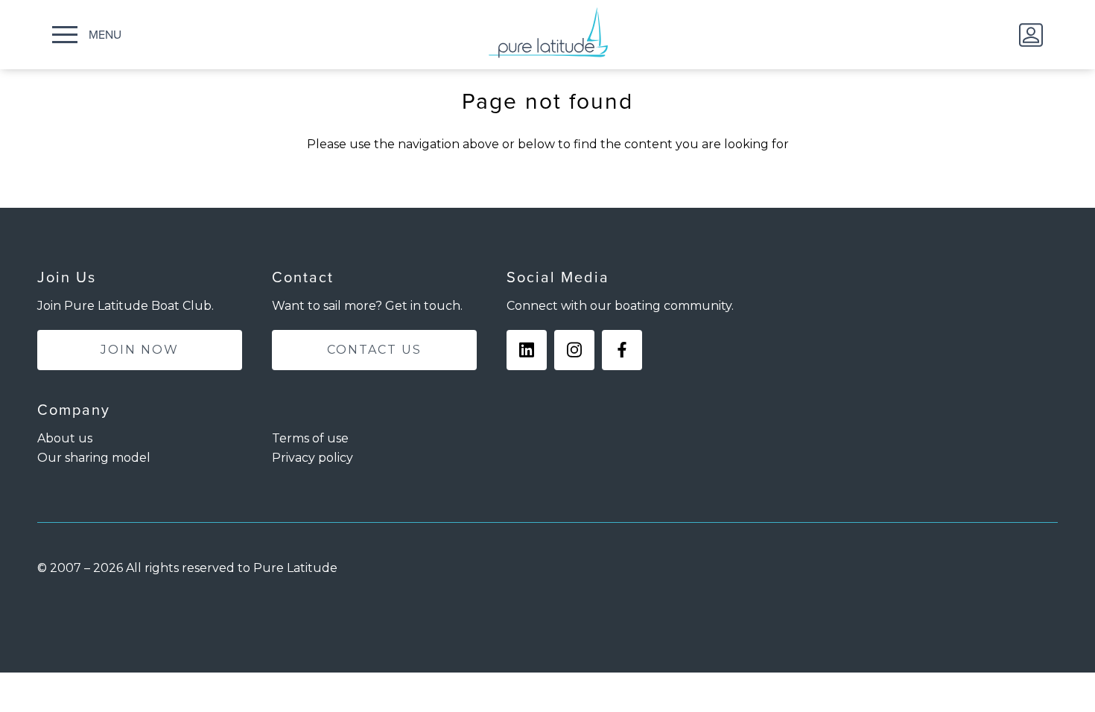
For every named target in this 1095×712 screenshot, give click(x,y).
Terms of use (310, 438)
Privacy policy (312, 458)
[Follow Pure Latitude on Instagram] (574, 350)
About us (64, 438)
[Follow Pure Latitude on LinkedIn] (527, 350)
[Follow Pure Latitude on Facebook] (622, 350)
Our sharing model (93, 458)
